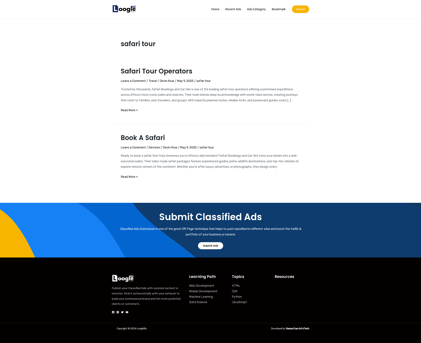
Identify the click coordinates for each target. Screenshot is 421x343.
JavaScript (239, 302)
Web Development (201, 285)
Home (215, 9)
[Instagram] (117, 312)
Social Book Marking (288, 291)
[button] (300, 9)
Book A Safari (143, 137)
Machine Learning (201, 297)
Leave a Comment (133, 81)
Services (154, 147)
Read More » (129, 110)
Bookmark (279, 9)
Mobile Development (203, 291)
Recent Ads (233, 9)
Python (237, 297)
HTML (236, 285)
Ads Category (256, 9)
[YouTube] (127, 312)
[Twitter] (122, 312)
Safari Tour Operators (156, 71)
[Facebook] (113, 312)
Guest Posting (284, 285)
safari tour (203, 81)
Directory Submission (289, 297)
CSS (234, 291)
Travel (153, 81)
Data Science (198, 302)
